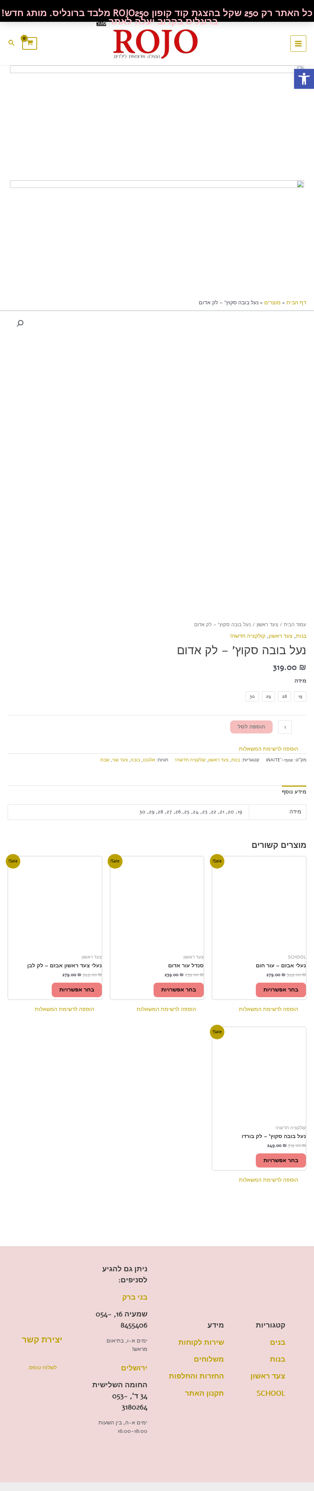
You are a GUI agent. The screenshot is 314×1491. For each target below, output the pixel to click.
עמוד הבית (295, 624)
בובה (135, 760)
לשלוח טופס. (42, 1367)
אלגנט (149, 760)
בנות (301, 636)
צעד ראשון (267, 624)
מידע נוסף (294, 791)
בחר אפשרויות (280, 989)
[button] (272, 749)
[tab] (294, 792)
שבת (105, 760)
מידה (300, 680)
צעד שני (120, 760)
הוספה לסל (251, 726)
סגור (101, 23)
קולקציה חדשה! (247, 636)
